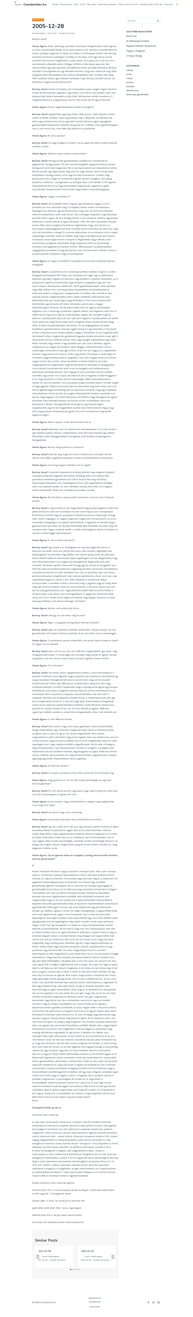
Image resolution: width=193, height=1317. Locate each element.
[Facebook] (148, 1302)
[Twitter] (153, 1302)
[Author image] (39, 1256)
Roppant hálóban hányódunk (141, 46)
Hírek (75, 4)
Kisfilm (83, 4)
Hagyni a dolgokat (135, 51)
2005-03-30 (87, 1251)
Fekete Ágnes (39, 33)
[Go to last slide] (37, 1257)
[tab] (70, 1269)
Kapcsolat (168, 4)
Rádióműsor (38, 20)
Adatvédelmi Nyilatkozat (94, 1300)
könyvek (130, 86)
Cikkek (129, 70)
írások (129, 78)
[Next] (112, 1257)
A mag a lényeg (134, 55)
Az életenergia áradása (137, 41)
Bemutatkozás (66, 4)
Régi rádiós (91, 4)
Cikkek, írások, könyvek (128, 4)
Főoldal (55, 4)
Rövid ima (131, 36)
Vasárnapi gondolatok (107, 4)
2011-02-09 (44, 1251)
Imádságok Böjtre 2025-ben (151, 4)
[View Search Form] (177, 4)
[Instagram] (158, 1302)
